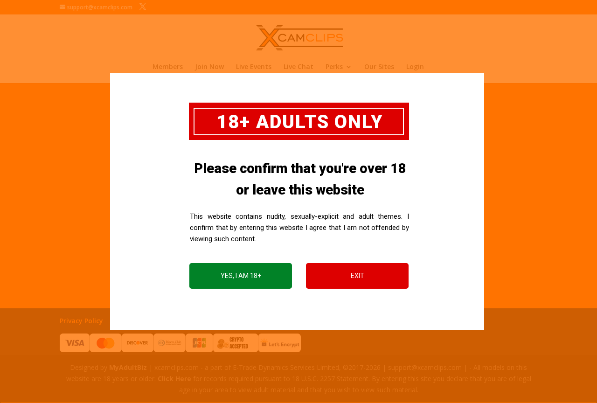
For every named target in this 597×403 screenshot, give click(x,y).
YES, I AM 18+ (241, 275)
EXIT (357, 275)
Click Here (174, 378)
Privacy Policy (81, 320)
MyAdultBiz (128, 367)
